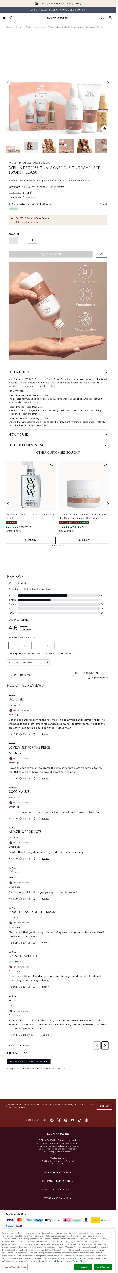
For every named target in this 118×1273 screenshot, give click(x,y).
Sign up (104, 1106)
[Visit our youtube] (72, 1120)
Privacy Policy (61, 1261)
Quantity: (15, 234)
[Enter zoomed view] (104, 128)
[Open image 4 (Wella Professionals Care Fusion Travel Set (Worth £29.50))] (84, 146)
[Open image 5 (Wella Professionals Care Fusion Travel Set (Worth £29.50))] (102, 146)
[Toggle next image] (108, 82)
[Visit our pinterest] (86, 1120)
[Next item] (108, 503)
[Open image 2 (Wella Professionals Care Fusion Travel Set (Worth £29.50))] (49, 146)
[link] (102, 17)
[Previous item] (8, 503)
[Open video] (31, 146)
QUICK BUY (30, 540)
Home (9, 27)
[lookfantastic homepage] (58, 17)
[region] (58, 1251)
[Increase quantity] (32, 240)
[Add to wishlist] (101, 254)
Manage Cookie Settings (15, 1267)
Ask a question (56, 186)
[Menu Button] (3, 17)
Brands (19, 27)
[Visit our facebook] (51, 1120)
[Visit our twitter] (58, 1120)
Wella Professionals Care (30, 162)
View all (103, 204)
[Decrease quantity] (13, 240)
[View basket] (110, 17)
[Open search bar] (10, 17)
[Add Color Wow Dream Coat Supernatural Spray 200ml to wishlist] (51, 464)
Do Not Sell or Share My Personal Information (58, 1162)
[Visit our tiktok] (79, 1120)
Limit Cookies (103, 1267)
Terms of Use (78, 1261)
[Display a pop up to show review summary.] (29, 527)
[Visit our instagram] (65, 1120)
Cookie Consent (58, 1158)
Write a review (39, 186)
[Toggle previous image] (8, 82)
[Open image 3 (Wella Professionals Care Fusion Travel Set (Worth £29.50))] (66, 146)
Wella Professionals (35, 27)
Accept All (82, 1267)
